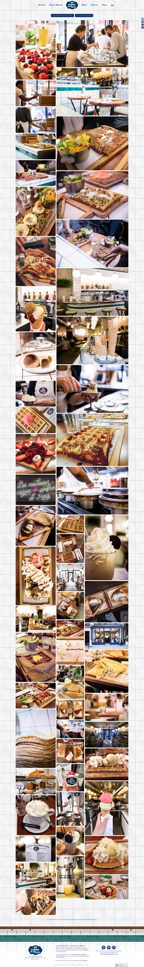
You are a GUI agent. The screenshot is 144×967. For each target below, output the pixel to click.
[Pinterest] (142, 24)
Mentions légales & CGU (109, 954)
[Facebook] (142, 19)
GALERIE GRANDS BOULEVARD (62, 15)
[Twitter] (142, 22)
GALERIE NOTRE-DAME (84, 15)
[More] (142, 27)
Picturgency (87, 964)
